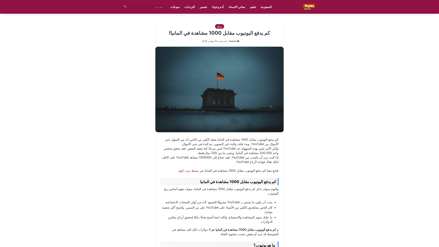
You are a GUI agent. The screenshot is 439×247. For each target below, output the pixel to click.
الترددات (190, 7)
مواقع (219, 26)
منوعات (175, 7)
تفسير (203, 7)
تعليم (253, 7)
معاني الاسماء (237, 7)
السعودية (266, 7)
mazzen (233, 41)
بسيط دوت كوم (189, 170)
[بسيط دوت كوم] (308, 6)
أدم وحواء (218, 7)
